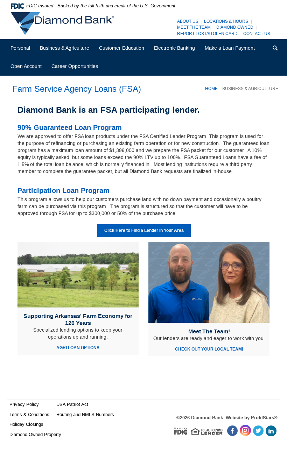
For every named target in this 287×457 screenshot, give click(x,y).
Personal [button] (20, 48)
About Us (187, 21)
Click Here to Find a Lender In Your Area (144, 231)
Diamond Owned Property (35, 434)
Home (211, 88)
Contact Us (256, 33)
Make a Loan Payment (230, 48)
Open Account (26, 66)
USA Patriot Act (72, 404)
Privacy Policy (24, 404)
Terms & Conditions (29, 414)
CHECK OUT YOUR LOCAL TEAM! (209, 349)
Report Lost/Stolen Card (207, 33)
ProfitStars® (264, 418)
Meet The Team (194, 27)
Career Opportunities (77, 69)
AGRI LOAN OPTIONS (77, 348)
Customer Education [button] (121, 48)
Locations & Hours (226, 21)
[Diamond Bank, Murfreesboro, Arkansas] (64, 23)
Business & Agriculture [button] (64, 48)
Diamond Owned (234, 27)
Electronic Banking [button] (174, 48)
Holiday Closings (26, 424)
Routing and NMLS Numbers (85, 414)
